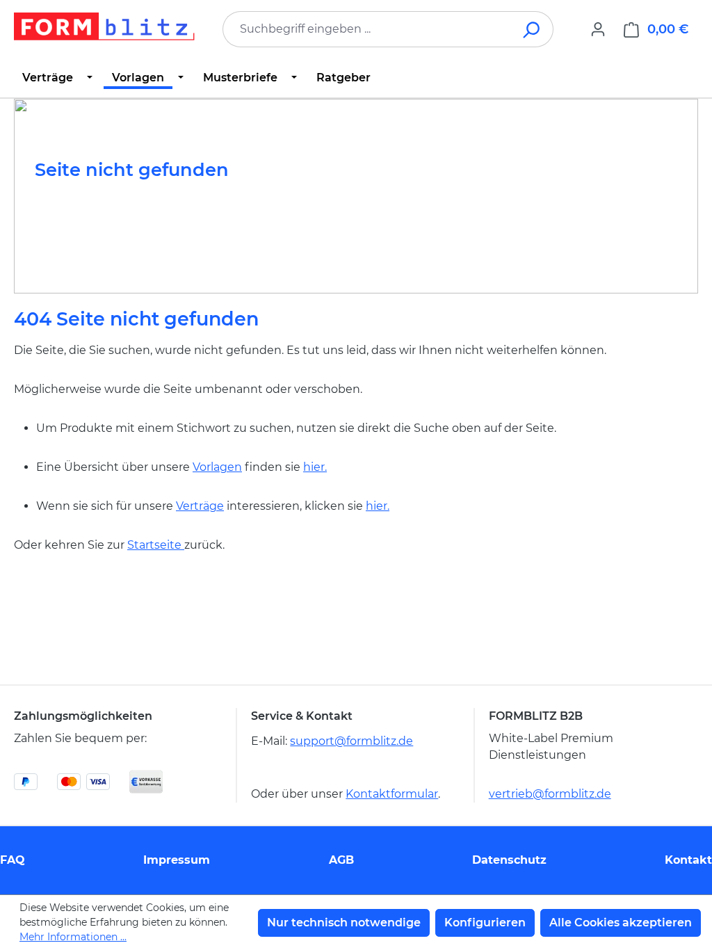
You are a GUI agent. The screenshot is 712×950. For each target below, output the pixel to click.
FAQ (12, 860)
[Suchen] (532, 29)
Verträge (200, 506)
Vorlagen (217, 467)
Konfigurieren (485, 922)
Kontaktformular (392, 793)
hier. (315, 467)
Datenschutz (509, 860)
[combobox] (367, 29)
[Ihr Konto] (598, 29)
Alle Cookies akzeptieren (620, 922)
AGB (341, 860)
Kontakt (688, 860)
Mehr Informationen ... (73, 937)
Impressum (176, 860)
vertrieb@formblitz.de (550, 793)
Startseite (155, 545)
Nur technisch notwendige (344, 922)
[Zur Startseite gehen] (104, 26)
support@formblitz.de (351, 741)
